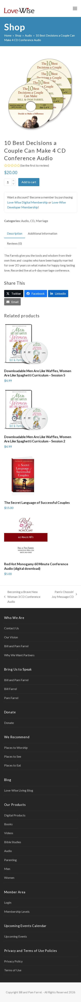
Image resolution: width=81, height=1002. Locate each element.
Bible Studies (12, 842)
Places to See (12, 756)
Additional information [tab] (42, 233)
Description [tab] (14, 233)
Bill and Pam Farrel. (30, 992)
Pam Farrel (11, 698)
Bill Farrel (10, 689)
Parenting (10, 860)
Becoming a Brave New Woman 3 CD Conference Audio (22, 597)
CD (32, 221)
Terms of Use (12, 970)
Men (7, 868)
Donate (9, 722)
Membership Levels (17, 911)
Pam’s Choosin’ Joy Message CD (62, 594)
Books (8, 824)
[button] (75, 8)
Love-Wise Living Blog (18, 790)
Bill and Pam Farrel (16, 646)
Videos (8, 833)
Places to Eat (12, 765)
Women (9, 877)
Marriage (42, 221)
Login (7, 902)
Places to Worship (16, 747)
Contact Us (11, 628)
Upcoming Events (15, 936)
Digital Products (14, 815)
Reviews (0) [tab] (14, 243)
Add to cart (28, 182)
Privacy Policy (13, 961)
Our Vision (11, 637)
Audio (25, 221)
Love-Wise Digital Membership (27, 202)
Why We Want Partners (19, 655)
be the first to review (34, 165)
